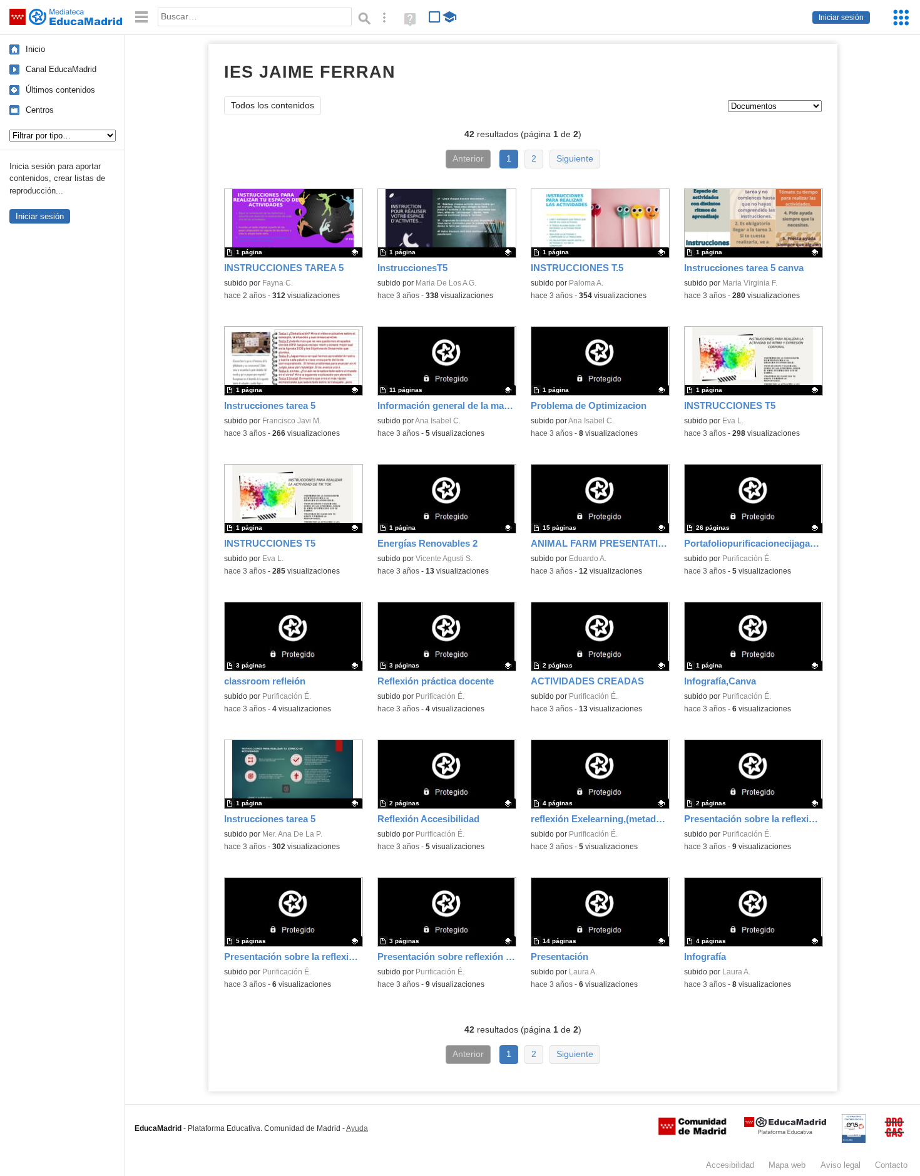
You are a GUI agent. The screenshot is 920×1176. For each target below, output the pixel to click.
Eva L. (733, 421)
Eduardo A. (587, 558)
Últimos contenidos (60, 90)
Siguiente (574, 158)
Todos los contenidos (272, 105)
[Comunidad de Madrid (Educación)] (692, 1132)
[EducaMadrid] (785, 1132)
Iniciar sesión (841, 17)
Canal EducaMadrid (61, 69)
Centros (40, 110)
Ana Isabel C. (438, 421)
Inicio (35, 49)
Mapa (787, 1165)
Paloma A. (586, 283)
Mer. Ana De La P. (292, 834)
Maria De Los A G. (446, 283)
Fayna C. (277, 283)
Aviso (840, 1165)
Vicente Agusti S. (444, 558)
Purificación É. (746, 558)
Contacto (891, 1165)
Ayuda (357, 1128)
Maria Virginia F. (749, 283)
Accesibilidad (730, 1165)
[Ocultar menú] (141, 17)
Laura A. (583, 972)
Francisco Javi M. (291, 421)
